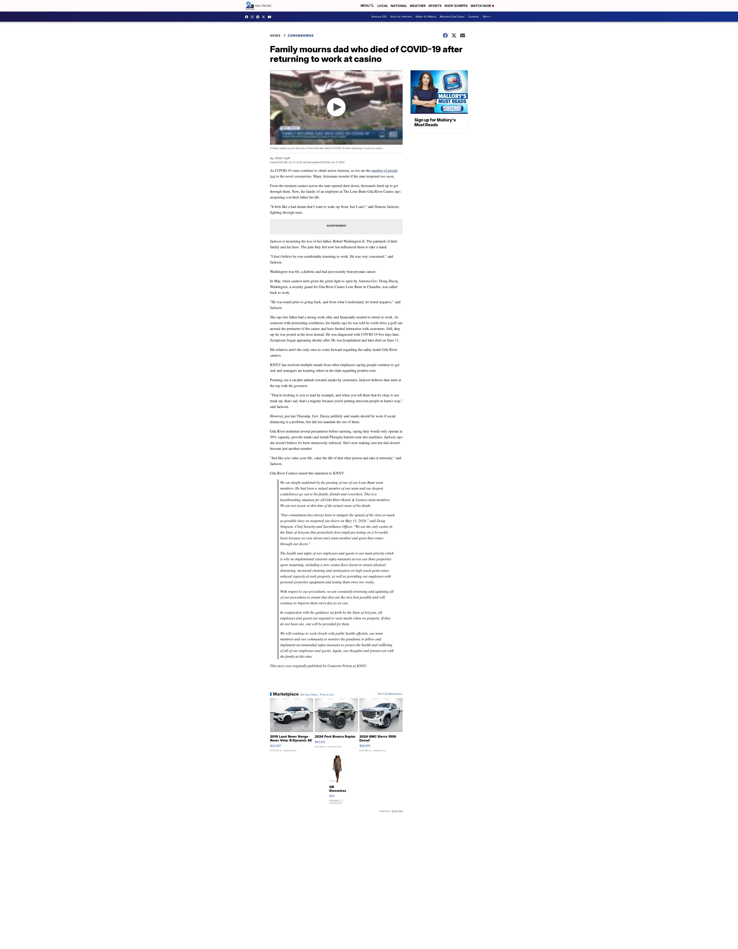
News (275, 35)
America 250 (379, 17)
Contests (473, 17)
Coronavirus (301, 35)
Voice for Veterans (401, 17)
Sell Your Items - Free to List (316, 694)
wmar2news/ (247, 16)
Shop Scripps (456, 6)
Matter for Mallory (426, 17)
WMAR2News (258, 16)
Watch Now (481, 6)
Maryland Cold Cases (452, 17)
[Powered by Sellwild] (397, 811)
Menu (366, 5)
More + (487, 17)
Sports (435, 6)
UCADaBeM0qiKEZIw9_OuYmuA (270, 16)
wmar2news (253, 16)
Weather (418, 6)
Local (382, 6)
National (399, 6)
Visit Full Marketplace (390, 694)
